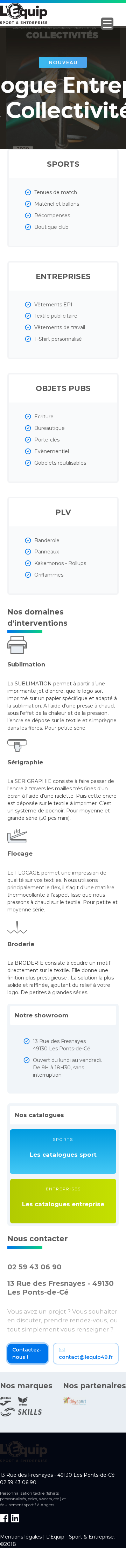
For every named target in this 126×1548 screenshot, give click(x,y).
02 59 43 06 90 (34, 1267)
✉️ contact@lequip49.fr (86, 1353)
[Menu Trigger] (107, 24)
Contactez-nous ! (26, 1353)
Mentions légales (21, 1537)
